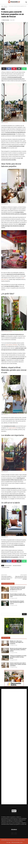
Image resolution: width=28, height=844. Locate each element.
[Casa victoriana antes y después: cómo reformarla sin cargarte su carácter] (5, 603)
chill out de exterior (8, 565)
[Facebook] (12, 833)
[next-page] (4, 608)
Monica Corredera (6, 20)
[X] (15, 833)
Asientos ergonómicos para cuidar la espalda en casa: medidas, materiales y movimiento (18, 664)
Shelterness (6, 122)
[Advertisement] (14, 746)
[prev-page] (2, 608)
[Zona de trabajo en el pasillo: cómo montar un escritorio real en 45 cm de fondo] (5, 596)
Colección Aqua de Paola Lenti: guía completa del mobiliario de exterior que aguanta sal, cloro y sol (17, 588)
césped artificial (12, 427)
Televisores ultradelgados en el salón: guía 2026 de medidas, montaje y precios (18, 657)
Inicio (2, 6)
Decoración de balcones (17, 565)
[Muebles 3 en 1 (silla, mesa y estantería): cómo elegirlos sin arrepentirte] (5, 643)
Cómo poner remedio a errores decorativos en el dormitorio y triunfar (6, 578)
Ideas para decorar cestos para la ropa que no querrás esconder (21, 578)
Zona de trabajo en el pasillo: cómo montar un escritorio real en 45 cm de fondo (18, 595)
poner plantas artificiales (11, 344)
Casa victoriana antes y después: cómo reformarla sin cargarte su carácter (17, 602)
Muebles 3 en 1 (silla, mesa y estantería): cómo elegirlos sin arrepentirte (16, 642)
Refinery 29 (6, 414)
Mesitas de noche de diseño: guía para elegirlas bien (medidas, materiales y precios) (18, 650)
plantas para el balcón (5, 567)
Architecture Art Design (8, 331)
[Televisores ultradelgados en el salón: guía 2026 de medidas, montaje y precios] (5, 657)
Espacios (5, 6)
